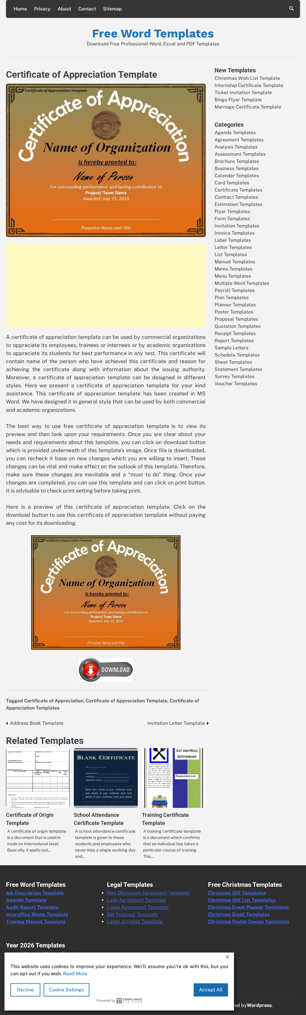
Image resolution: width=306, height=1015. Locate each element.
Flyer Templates (232, 211)
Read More (75, 973)
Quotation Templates (238, 326)
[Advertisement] (106, 286)
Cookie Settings (66, 990)
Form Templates (232, 218)
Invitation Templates (237, 226)
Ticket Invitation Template (243, 92)
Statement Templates (238, 369)
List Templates (231, 254)
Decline (25, 990)
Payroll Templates (235, 290)
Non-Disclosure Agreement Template (148, 893)
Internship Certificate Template (249, 85)
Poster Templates (234, 312)
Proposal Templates (236, 319)
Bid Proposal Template (132, 914)
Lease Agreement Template (138, 907)
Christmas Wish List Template (247, 78)
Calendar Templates (237, 175)
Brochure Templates (237, 161)
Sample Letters (231, 348)
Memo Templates (234, 269)
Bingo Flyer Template (238, 100)
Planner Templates (235, 305)
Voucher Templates (236, 383)
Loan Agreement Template (136, 900)
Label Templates (233, 240)
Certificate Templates (238, 190)
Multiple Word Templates (242, 283)
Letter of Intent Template (135, 921)
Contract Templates (236, 197)
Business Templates (236, 168)
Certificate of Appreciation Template (126, 701)
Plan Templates (232, 297)
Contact (87, 9)
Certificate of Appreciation (53, 701)
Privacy (42, 9)
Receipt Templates (235, 333)
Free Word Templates (153, 33)
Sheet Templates (233, 362)
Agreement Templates (239, 140)
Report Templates (234, 340)
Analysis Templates (236, 147)
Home (20, 9)
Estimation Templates (238, 204)
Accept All (211, 990)
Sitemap (112, 9)
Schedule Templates (237, 355)
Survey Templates (234, 376)
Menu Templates (233, 276)
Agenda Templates (235, 132)
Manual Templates (235, 262)
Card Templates (232, 183)
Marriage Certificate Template (248, 107)
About (64, 9)
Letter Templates (233, 247)
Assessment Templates (240, 154)
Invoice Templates (235, 233)
